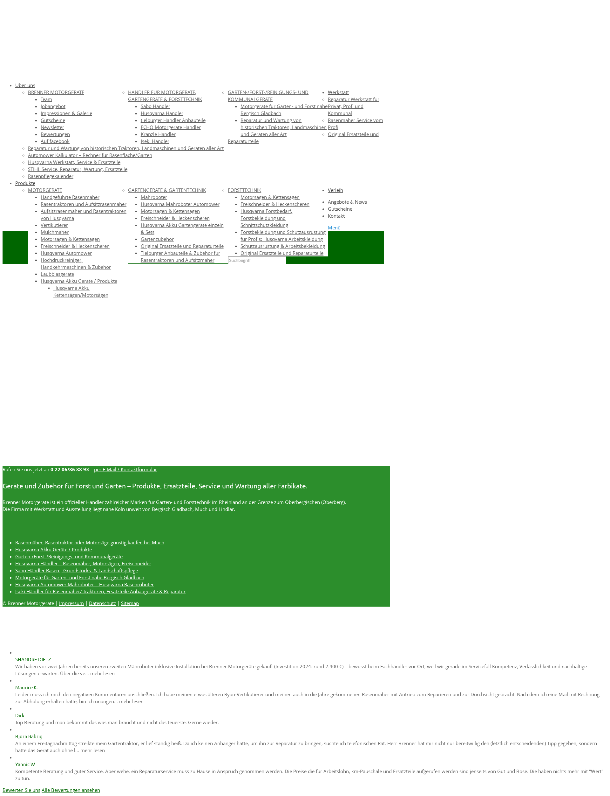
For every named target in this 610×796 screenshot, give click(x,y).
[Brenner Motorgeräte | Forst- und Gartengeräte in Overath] (156, 61)
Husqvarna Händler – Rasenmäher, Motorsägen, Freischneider (83, 563)
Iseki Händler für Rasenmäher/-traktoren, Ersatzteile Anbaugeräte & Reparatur (100, 591)
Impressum (71, 603)
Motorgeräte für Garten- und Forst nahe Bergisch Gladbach (79, 577)
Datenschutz (102, 603)
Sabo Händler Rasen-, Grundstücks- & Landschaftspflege (76, 570)
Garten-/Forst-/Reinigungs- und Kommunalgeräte (69, 556)
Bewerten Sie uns (21, 790)
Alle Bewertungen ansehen (71, 790)
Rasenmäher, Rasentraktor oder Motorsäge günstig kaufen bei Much (89, 542)
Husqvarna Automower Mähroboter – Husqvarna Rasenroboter (84, 584)
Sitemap (130, 603)
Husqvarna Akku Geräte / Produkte (53, 549)
